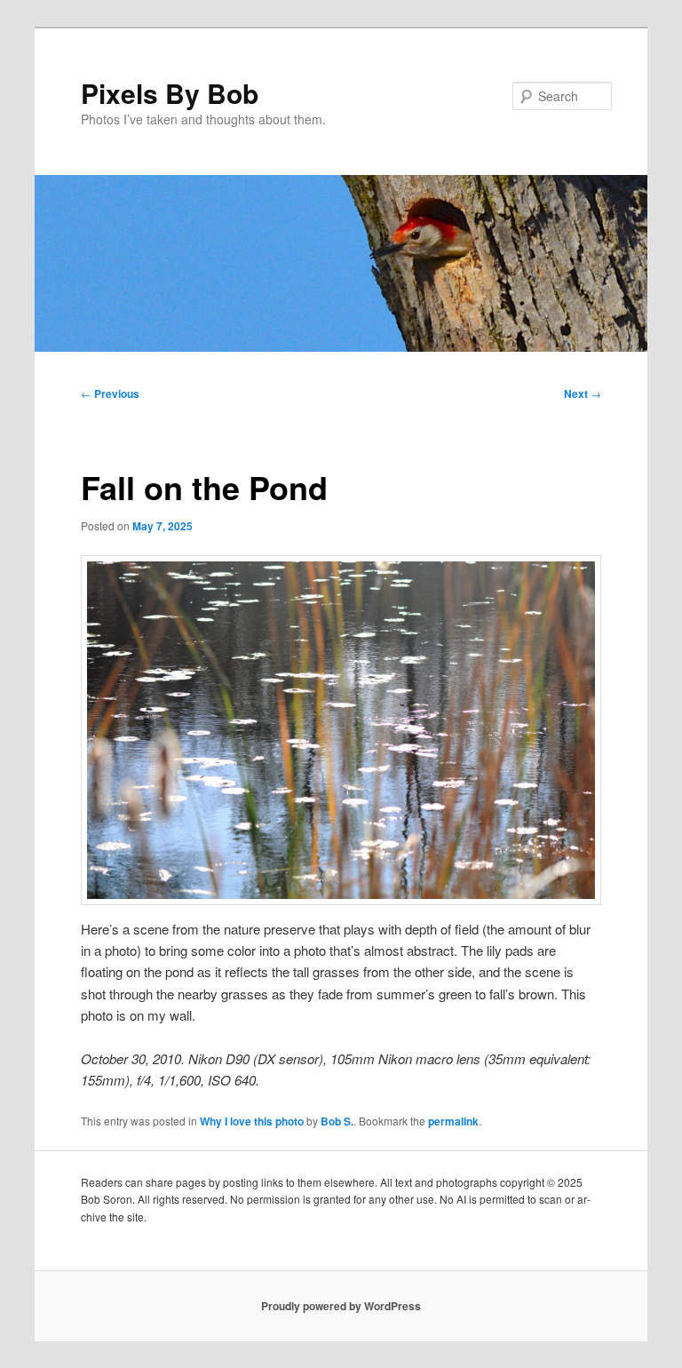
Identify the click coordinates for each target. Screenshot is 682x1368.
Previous (110, 394)
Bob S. (337, 1121)
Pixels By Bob (169, 93)
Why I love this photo (252, 1121)
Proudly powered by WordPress (341, 1306)
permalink (453, 1121)
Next (582, 394)
